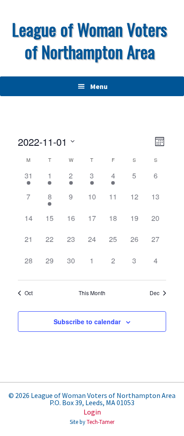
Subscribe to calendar (87, 321)
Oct (29, 292)
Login (92, 411)
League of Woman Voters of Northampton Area (89, 40)
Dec (154, 292)
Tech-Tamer (100, 421)
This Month (92, 292)
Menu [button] (99, 86)
